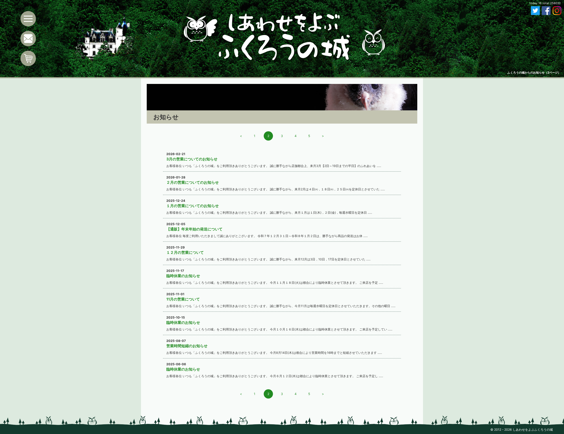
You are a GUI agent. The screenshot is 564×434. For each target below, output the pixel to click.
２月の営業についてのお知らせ (192, 182)
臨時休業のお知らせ (183, 276)
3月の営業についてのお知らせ (191, 159)
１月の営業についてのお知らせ (192, 206)
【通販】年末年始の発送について (194, 229)
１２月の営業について (185, 252)
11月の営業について (183, 299)
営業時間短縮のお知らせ (187, 346)
